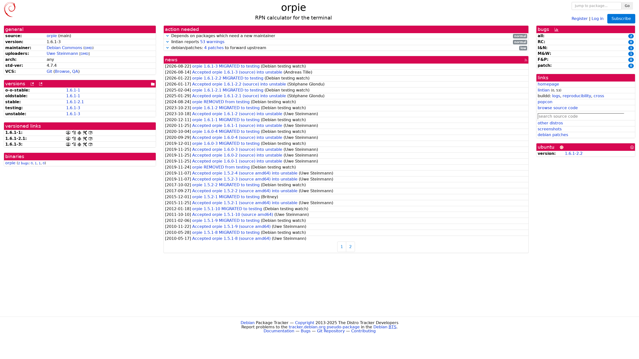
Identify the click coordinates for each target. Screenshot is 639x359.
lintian (544, 90)
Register (580, 18)
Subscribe (621, 18)
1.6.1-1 (73, 90)
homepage (548, 84)
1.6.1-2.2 (574, 153)
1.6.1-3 (73, 107)
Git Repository (331, 331)
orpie (52, 35)
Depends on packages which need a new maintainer (348, 36)
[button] (167, 35)
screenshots (550, 129)
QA (75, 71)
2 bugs (23, 163)
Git (49, 71)
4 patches (214, 47)
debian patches (553, 134)
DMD (88, 48)
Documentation (279, 331)
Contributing (363, 331)
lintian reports (348, 42)
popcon (545, 101)
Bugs (306, 331)
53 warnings (212, 41)
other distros (550, 123)
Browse (62, 71)
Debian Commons (64, 47)
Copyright (304, 322)
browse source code (558, 107)
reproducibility (577, 95)
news (171, 60)
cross (599, 95)
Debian (248, 322)
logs (556, 95)
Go (627, 6)
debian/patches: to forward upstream (348, 48)
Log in (598, 18)
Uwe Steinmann (62, 53)
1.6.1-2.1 (75, 101)
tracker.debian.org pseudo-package (324, 327)
